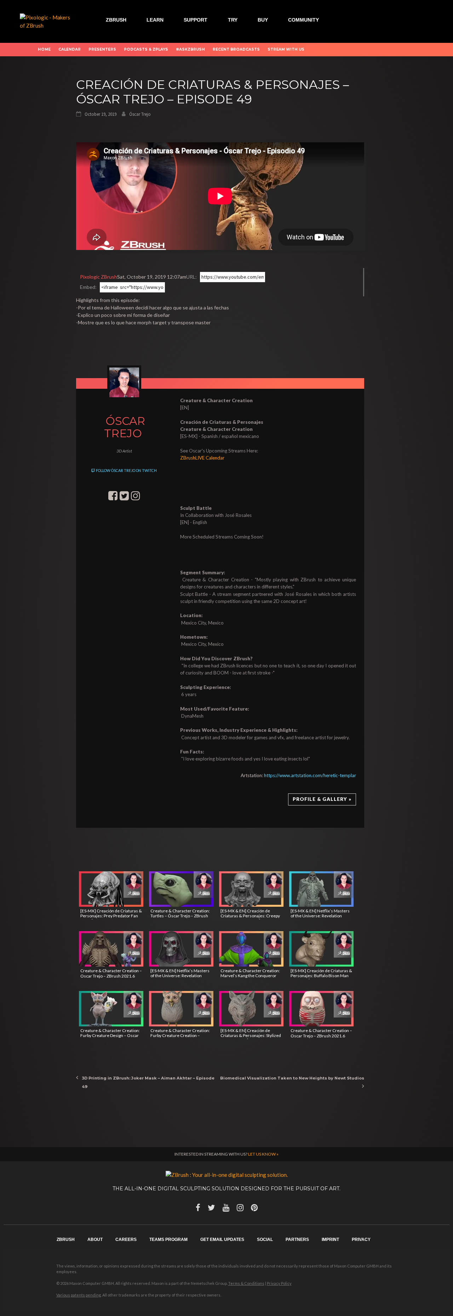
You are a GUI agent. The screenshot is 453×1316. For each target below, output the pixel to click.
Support (195, 20)
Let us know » (263, 1154)
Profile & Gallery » (322, 799)
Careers (126, 1239)
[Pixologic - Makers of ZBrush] (47, 20)
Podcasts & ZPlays (146, 49)
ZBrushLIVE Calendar (202, 458)
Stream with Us (286, 49)
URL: (191, 277)
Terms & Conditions (246, 1283)
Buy (263, 20)
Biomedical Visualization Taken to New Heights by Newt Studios (292, 1078)
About (95, 1239)
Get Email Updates (222, 1239)
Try (232, 20)
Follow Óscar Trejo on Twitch (126, 470)
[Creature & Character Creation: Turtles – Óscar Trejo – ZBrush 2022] (181, 889)
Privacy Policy (279, 1283)
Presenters (102, 49)
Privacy (361, 1239)
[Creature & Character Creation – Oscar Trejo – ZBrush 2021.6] (111, 949)
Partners (297, 1239)
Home (44, 49)
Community (303, 20)
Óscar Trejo (140, 114)
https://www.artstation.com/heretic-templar (310, 775)
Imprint (330, 1239)
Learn (155, 20)
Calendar (69, 49)
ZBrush (116, 20)
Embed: (88, 287)
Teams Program (168, 1239)
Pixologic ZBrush (98, 277)
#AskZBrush (190, 49)
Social (265, 1239)
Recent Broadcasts (236, 49)
